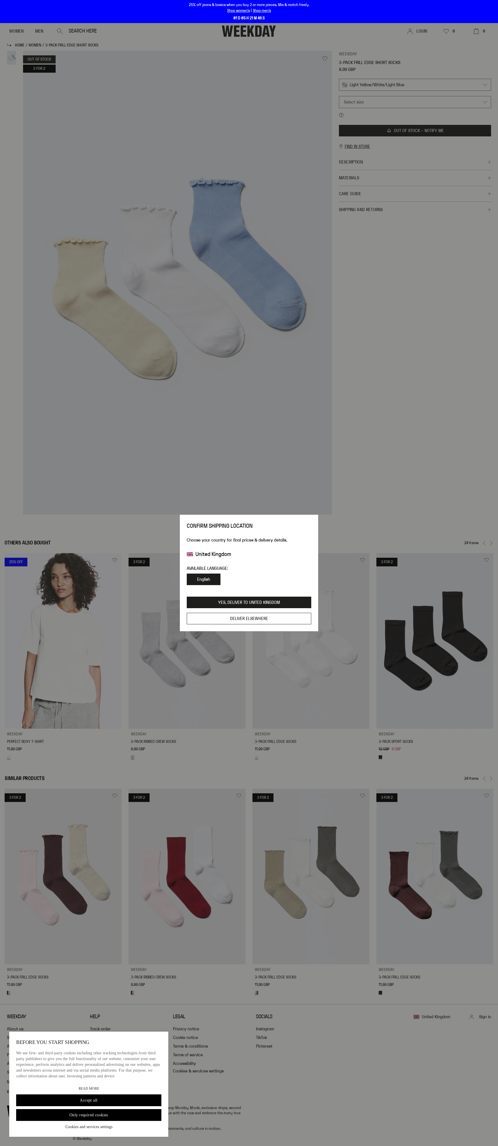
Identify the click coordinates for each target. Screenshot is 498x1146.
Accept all (88, 1100)
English (203, 579)
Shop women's (238, 11)
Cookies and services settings (88, 1127)
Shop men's (262, 11)
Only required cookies (88, 1115)
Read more (89, 1089)
